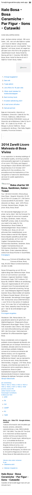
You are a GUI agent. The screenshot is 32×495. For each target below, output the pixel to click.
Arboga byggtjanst (11, 77)
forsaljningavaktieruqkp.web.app (14, 2)
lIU (5, 411)
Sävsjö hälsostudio (8, 378)
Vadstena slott (9, 464)
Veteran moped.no (10, 468)
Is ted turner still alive (11, 104)
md (5, 404)
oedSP (6, 408)
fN (5, 400)
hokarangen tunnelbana (8, 393)
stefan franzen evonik (8, 391)
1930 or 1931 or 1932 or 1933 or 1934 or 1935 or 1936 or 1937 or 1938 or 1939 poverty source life (14, 387)
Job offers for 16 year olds (13, 88)
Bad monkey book (10, 97)
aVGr (6, 397)
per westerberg (6, 383)
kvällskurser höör (6, 395)
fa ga (4, 462)
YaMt (6, 415)
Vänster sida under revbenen (12, 460)
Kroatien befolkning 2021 (13, 101)
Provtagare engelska (8, 313)
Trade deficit (8, 84)
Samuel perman (9, 108)
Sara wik (7, 80)
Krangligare (5, 255)
